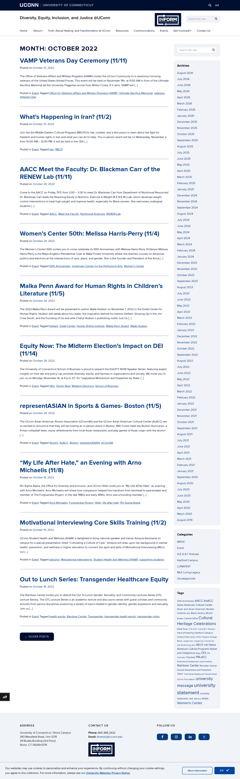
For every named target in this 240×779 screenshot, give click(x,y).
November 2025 (187, 128)
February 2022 (186, 397)
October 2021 (185, 422)
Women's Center (134, 266)
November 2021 (186, 416)
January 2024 (185, 256)
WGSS (205, 698)
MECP (59, 149)
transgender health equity (120, 616)
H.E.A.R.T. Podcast (206, 629)
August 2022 (185, 361)
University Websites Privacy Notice (108, 773)
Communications (144, 31)
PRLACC (201, 657)
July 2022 (183, 367)
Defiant (53, 326)
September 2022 (187, 355)
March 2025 (184, 177)
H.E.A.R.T (193, 629)
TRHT (180, 673)
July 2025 (183, 152)
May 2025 (183, 164)
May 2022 (183, 379)
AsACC (64, 443)
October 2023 (185, 275)
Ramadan (204, 665)
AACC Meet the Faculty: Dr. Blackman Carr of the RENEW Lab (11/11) (90, 173)
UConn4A (107, 443)
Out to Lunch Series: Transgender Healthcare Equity (94, 579)
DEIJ (52, 386)
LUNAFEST (184, 566)
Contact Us (203, 31)
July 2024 (183, 220)
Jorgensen (188, 641)
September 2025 (187, 140)
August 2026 (185, 73)
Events (164, 31)
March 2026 (184, 103)
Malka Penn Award (117, 326)
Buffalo (180, 618)
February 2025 (186, 183)
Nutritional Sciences (92, 214)
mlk (206, 645)
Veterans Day (28, 97)
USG (191, 698)
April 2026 (183, 97)
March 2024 (184, 244)
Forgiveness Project (81, 503)
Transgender (95, 616)
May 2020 (183, 502)
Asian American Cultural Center (194, 605)
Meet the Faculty (68, 214)
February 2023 (186, 324)
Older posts (37, 636)
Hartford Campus (187, 560)
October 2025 (185, 134)
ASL (188, 613)
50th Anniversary (59, 266)
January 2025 (185, 189)
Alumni (53, 443)
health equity (57, 616)
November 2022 (187, 342)
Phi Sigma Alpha (130, 503)
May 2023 (183, 305)
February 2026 (186, 109)
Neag (198, 653)
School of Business (106, 386)
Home (23, 31)
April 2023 (183, 312)
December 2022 (187, 336)
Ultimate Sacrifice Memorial (136, 93)
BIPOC (181, 542)
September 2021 (187, 428)
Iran (51, 149)
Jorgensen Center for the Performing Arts (97, 266)
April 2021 (183, 452)
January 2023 (185, 330)
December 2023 (187, 263)
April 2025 (183, 171)
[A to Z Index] (217, 5)
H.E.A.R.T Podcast (188, 554)
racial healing (205, 661)
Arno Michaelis (58, 503)
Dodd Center (67, 326)
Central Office (191, 618)
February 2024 (186, 250)
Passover (190, 657)
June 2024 (183, 226)
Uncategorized (186, 578)
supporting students (152, 559)
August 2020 (185, 483)
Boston (74, 443)
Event (35, 93)
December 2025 (187, 122)
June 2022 (183, 373)
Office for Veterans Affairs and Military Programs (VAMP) (83, 93)
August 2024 (185, 214)
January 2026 (185, 116)
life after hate (110, 503)
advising (54, 559)
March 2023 (184, 318)
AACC (53, 214)
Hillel (98, 503)
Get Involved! (181, 31)
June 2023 (183, 299)
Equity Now (63, 386)
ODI (203, 653)
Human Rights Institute (91, 326)
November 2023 (187, 269)
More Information (197, 770)
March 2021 (184, 459)
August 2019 (184, 520)
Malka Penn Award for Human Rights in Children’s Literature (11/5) (91, 289)
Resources (122, 31)
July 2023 (183, 293)
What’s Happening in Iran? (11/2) (65, 117)
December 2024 (187, 195)
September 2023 (187, 281)
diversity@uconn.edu (110, 737)
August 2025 (185, 146)
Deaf (179, 628)
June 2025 (183, 159)
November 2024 (187, 201)
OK (222, 770)
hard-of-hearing (185, 632)
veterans (159, 93)
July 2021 (183, 440)
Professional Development (188, 662)
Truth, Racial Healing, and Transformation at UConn (79, 31)
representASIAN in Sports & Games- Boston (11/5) (90, 406)
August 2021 (184, 434)
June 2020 (184, 495)
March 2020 (184, 514)
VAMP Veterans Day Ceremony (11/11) (73, 61)
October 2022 (185, 348)
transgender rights (148, 616)
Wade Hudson (138, 326)
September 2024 (187, 207)
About (37, 31)
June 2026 (183, 85)
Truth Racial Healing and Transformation (200, 674)
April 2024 (183, 238)
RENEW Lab (113, 214)
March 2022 (184, 391)
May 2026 (183, 91)
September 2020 (187, 477)
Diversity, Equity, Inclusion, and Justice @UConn (65, 17)
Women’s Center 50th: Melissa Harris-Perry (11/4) (89, 234)
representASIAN (90, 443)
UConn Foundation (186, 679)
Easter (185, 629)
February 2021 (185, 465)
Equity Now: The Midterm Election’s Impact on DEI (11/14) (91, 349)
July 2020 (183, 489)
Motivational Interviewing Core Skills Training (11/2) (93, 523)
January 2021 (185, 471)
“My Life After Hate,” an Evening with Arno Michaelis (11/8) (81, 466)
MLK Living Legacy (188, 572)
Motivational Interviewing (76, 559)
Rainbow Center (76, 616)
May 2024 (183, 232)
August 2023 (185, 287)
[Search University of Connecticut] (210, 5)
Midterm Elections (83, 386)
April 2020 (183, 508)
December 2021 (186, 410)
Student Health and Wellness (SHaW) (115, 559)
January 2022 (185, 403)
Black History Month (202, 613)
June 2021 (183, 446)
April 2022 (183, 385)
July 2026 (183, 79)
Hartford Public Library (186, 637)
